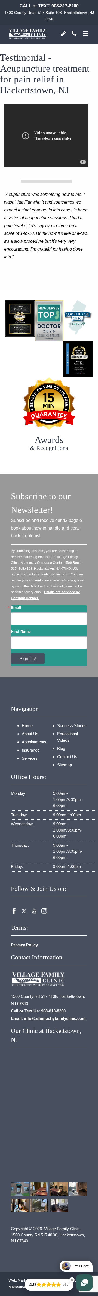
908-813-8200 (65, 6)
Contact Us (67, 756)
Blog (61, 748)
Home (27, 725)
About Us (30, 733)
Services (30, 758)
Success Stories (72, 725)
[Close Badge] (72, 1280)
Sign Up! (27, 658)
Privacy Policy (24, 945)
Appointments (34, 742)
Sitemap (64, 764)
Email (16, 607)
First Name (21, 631)
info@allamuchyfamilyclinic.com (54, 1018)
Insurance (30, 750)
